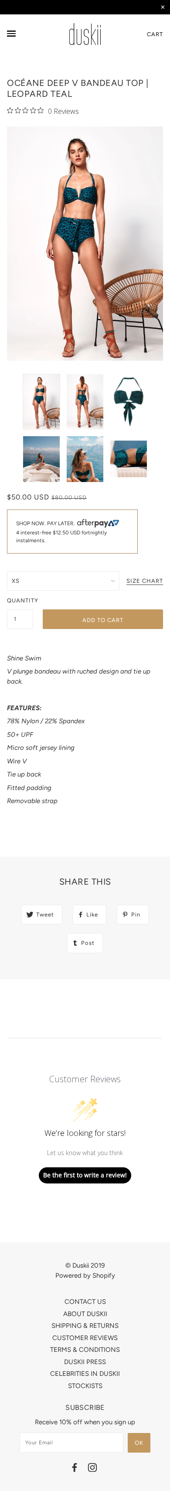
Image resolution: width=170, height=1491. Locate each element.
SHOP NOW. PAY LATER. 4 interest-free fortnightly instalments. (61, 532)
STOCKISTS (85, 1386)
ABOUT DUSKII (85, 1314)
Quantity (20, 600)
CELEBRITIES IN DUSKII (85, 1374)
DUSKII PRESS (85, 1362)
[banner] (85, 34)
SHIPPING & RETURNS (85, 1326)
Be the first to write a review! (85, 1175)
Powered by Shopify (85, 1275)
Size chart (144, 581)
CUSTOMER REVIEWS (85, 1338)
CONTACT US (85, 1302)
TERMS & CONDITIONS (85, 1350)
